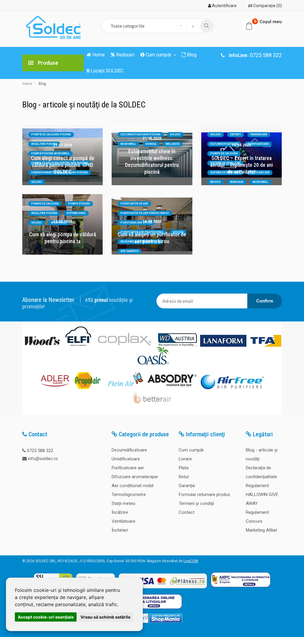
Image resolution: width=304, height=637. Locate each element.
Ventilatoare (123, 521)
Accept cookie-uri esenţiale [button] (46, 616)
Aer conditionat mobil (132, 485)
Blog (42, 84)
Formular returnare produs (204, 494)
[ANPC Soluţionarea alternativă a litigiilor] (240, 589)
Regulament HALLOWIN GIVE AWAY (262, 494)
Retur (184, 476)
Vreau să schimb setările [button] (105, 616)
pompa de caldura (45, 203)
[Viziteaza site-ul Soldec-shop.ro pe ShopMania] (165, 621)
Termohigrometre (129, 494)
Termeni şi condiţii (196, 503)
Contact (186, 512)
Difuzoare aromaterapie (135, 476)
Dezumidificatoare (129, 450)
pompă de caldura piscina (51, 134)
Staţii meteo (123, 503)
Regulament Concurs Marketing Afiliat (261, 521)
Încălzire (120, 512)
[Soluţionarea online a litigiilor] (152, 610)
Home (27, 84)
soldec (215, 134)
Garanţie (187, 485)
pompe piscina (79, 203)
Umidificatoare (126, 459)
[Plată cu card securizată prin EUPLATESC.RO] (162, 589)
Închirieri (120, 530)
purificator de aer (134, 203)
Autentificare (224, 5)
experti (235, 134)
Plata (184, 467)
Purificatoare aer (128, 467)
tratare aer (258, 134)
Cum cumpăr (191, 450)
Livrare (185, 459)
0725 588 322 (40, 450)
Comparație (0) (267, 5)
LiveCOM (190, 561)
